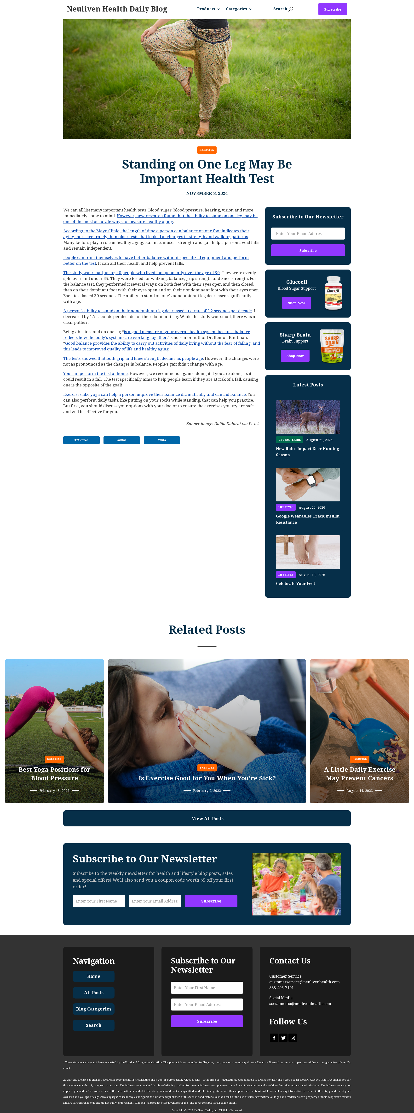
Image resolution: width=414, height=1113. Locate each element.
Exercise (207, 150)
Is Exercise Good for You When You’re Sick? (207, 778)
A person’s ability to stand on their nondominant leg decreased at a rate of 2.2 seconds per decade (157, 310)
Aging (121, 440)
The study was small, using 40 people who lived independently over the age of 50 (141, 272)
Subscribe (332, 9)
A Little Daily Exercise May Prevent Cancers (360, 774)
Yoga (162, 440)
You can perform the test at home (95, 373)
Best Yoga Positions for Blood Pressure (54, 774)
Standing (81, 440)
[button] (210, 9)
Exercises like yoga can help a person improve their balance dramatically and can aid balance (154, 394)
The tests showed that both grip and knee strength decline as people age (133, 358)
